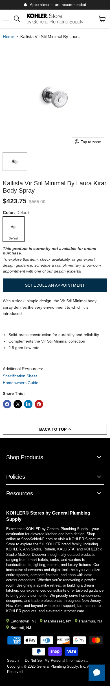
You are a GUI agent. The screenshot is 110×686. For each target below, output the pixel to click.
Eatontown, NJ (23, 621)
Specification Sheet (20, 376)
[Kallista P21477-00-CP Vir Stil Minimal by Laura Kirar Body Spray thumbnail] (15, 162)
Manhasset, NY (57, 621)
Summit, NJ (20, 627)
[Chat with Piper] (97, 673)
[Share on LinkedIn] (28, 404)
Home (8, 36)
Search (13, 660)
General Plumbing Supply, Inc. (61, 666)
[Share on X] (18, 404)
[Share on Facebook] (7, 404)
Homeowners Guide (20, 382)
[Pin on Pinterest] (39, 404)
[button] (55, 285)
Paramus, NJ (90, 621)
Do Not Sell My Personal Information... (56, 660)
